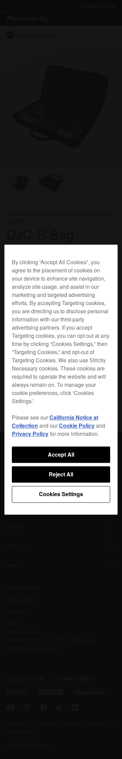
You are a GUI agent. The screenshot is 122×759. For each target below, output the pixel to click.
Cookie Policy (77, 425)
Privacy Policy (30, 434)
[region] (61, 379)
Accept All (61, 454)
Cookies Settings (61, 494)
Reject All (61, 474)
